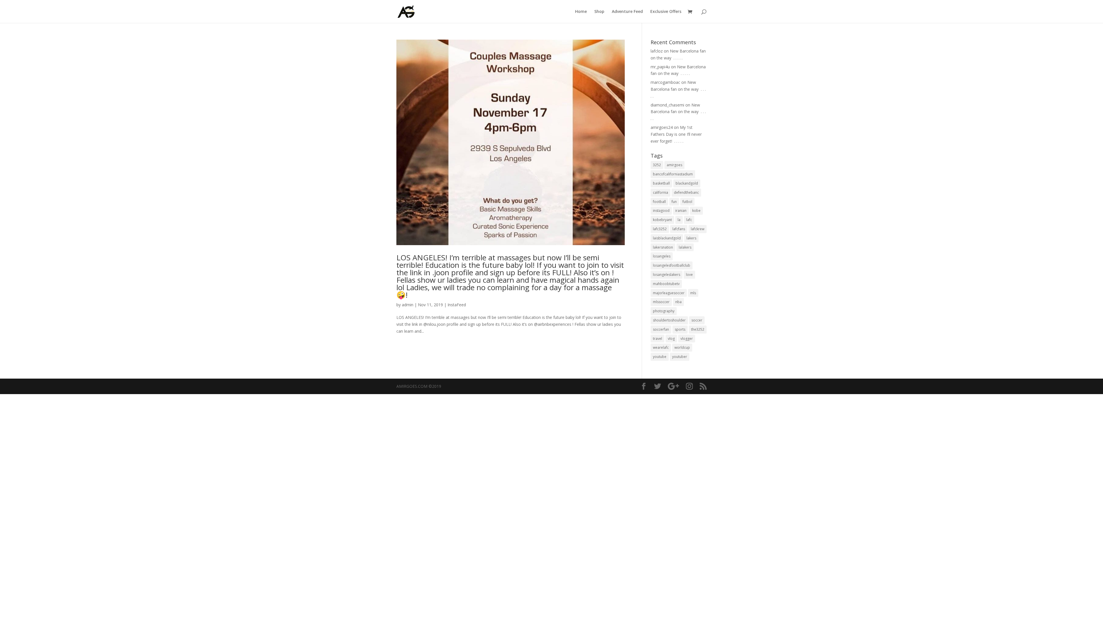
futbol (687, 201)
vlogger (686, 338)
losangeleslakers (666, 274)
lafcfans (678, 228)
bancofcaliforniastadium (673, 174)
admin (407, 304)
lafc (689, 219)
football (659, 201)
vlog (671, 338)
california (660, 192)
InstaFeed (457, 304)
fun (674, 201)
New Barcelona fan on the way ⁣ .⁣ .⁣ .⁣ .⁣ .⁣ (678, 89)
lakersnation (663, 247)
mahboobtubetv (666, 283)
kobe (696, 210)
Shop (599, 11)
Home (581, 11)
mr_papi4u (660, 66)
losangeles (661, 256)
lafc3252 (660, 228)
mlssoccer (661, 301)
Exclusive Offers (665, 11)
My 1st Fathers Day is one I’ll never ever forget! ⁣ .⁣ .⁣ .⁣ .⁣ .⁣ (676, 134)
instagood (661, 210)
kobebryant (662, 219)
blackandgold (687, 183)
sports (680, 329)
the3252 (697, 329)
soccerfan (661, 329)
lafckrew (697, 228)
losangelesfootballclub (671, 265)
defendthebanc (686, 192)
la (679, 219)
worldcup (682, 347)
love (689, 274)
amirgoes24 (662, 127)
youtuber (679, 356)
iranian (681, 210)
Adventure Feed (627, 11)
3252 (657, 164)
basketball (661, 183)
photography (663, 311)
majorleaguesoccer (668, 292)
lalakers (685, 247)
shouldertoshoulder (669, 320)
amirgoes (674, 164)
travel (657, 338)
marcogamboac (665, 82)
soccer (696, 320)
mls (693, 292)
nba (678, 301)
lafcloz (657, 51)
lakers (691, 238)
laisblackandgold (667, 238)
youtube (659, 356)
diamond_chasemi (667, 105)
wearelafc (661, 347)
